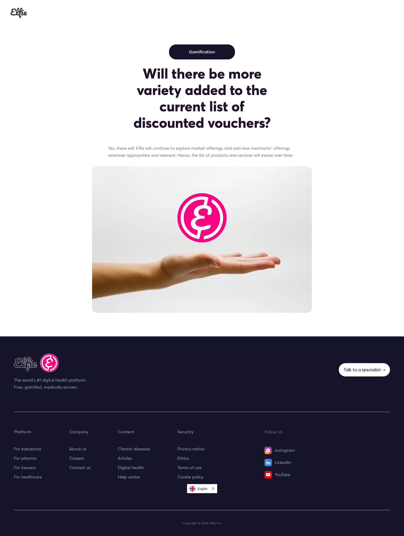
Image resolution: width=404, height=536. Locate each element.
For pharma (250, 12)
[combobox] (202, 488)
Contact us (79, 467)
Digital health (131, 467)
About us (78, 449)
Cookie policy (190, 477)
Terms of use (189, 467)
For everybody (147, 12)
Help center (129, 477)
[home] (18, 12)
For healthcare (184, 12)
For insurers (218, 12)
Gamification (202, 52)
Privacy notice (190, 449)
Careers (76, 458)
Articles (125, 458)
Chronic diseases (134, 449)
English (203, 489)
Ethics (276, 12)
